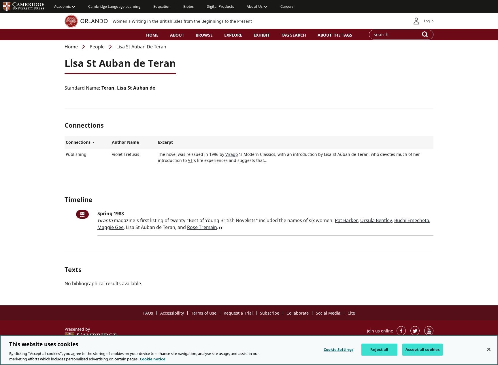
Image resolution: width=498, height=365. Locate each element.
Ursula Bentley (376, 220)
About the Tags (335, 35)
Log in (428, 20)
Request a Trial (238, 313)
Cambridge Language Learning (114, 6)
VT (190, 160)
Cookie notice (152, 359)
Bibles (188, 6)
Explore (233, 35)
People (97, 47)
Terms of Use (203, 313)
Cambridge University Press (23, 6)
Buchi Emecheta (411, 220)
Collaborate (297, 313)
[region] (249, 350)
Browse (204, 35)
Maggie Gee (110, 227)
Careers (286, 6)
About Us (255, 6)
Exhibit (261, 35)
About (177, 35)
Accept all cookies (422, 349)
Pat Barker (346, 220)
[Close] (488, 349)
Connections (88, 142)
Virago (231, 154)
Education (162, 6)
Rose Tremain (202, 227)
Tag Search (293, 35)
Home (152, 35)
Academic (62, 6)
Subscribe (269, 313)
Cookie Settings (338, 349)
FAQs (148, 313)
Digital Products (220, 6)
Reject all (379, 349)
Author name (125, 142)
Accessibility (172, 313)
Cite (351, 313)
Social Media (328, 313)
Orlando (94, 21)
